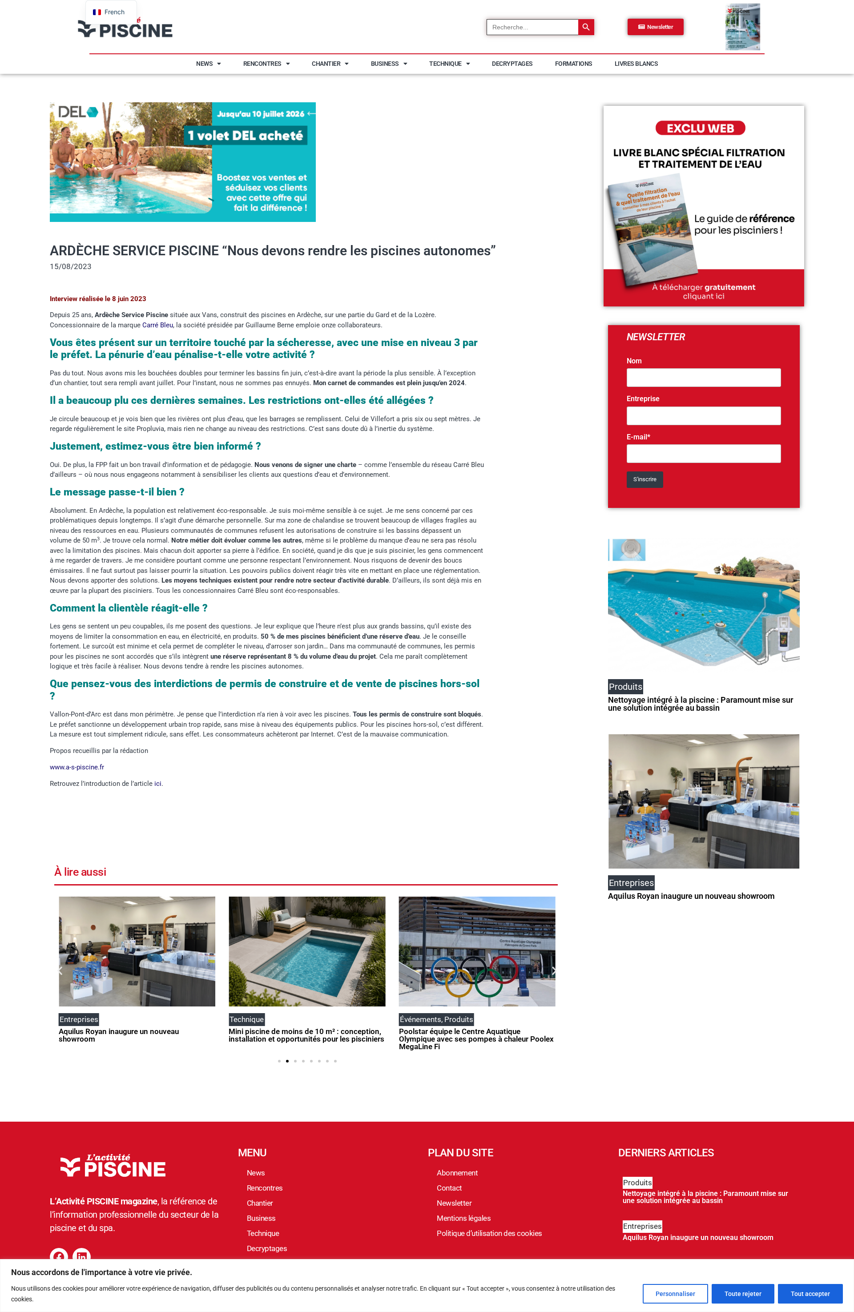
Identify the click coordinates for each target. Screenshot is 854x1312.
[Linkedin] (82, 1257)
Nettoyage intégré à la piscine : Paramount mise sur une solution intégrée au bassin (700, 703)
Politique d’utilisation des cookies (489, 1233)
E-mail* (638, 437)
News (204, 63)
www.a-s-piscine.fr (77, 767)
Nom (634, 361)
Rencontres (262, 63)
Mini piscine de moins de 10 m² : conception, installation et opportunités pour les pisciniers (306, 1035)
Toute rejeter (743, 1293)
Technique (445, 63)
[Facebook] (59, 1257)
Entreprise (643, 398)
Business (385, 63)
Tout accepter (810, 1293)
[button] (59, 970)
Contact (449, 1187)
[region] (427, 1285)
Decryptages (512, 63)
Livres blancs (636, 63)
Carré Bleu (157, 325)
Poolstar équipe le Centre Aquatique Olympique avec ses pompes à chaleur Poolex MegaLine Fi (476, 1039)
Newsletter (454, 1203)
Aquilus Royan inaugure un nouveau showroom (119, 1035)
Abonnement (457, 1172)
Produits (637, 1182)
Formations (573, 63)
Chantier (326, 63)
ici (157, 784)
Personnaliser (675, 1293)
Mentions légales (464, 1218)
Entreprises (642, 1226)
